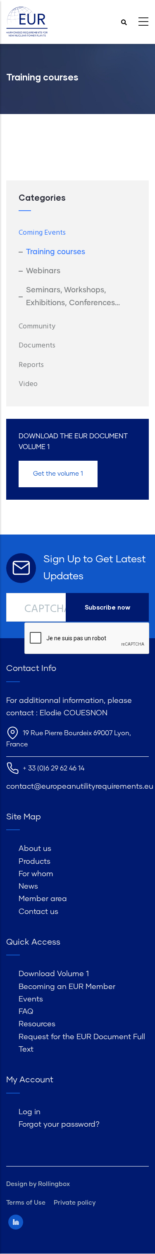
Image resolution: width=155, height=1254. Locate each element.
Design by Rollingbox (38, 1184)
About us (35, 849)
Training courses (55, 252)
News (28, 886)
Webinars (43, 271)
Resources (37, 1024)
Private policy (74, 1203)
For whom (36, 874)
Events (31, 999)
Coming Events (42, 233)
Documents (37, 346)
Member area (43, 899)
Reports (31, 365)
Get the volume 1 (58, 474)
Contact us (38, 912)
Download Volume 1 (54, 974)
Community (37, 327)
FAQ (26, 1012)
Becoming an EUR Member (67, 987)
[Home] (27, 22)
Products (34, 861)
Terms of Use (25, 1203)
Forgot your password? (59, 1124)
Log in (30, 1112)
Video (28, 384)
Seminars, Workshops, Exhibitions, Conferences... (73, 296)
